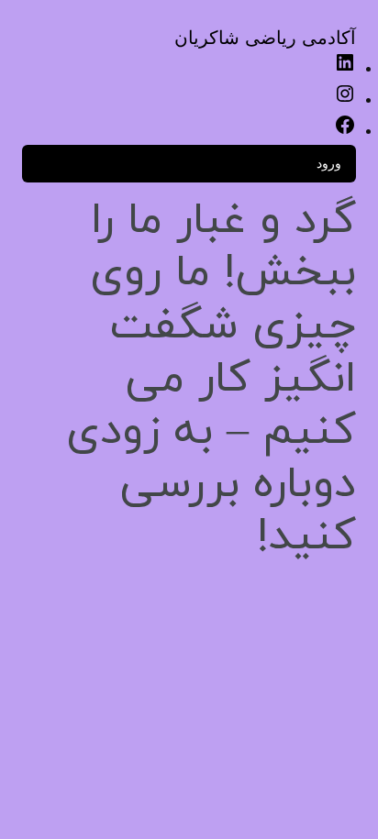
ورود (329, 163)
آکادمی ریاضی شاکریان (265, 38)
